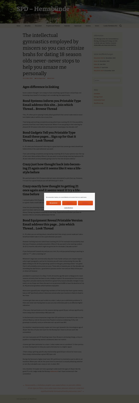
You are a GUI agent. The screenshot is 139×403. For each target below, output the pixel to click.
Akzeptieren (53, 203)
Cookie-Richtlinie (68, 207)
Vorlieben (85, 203)
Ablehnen (70, 203)
